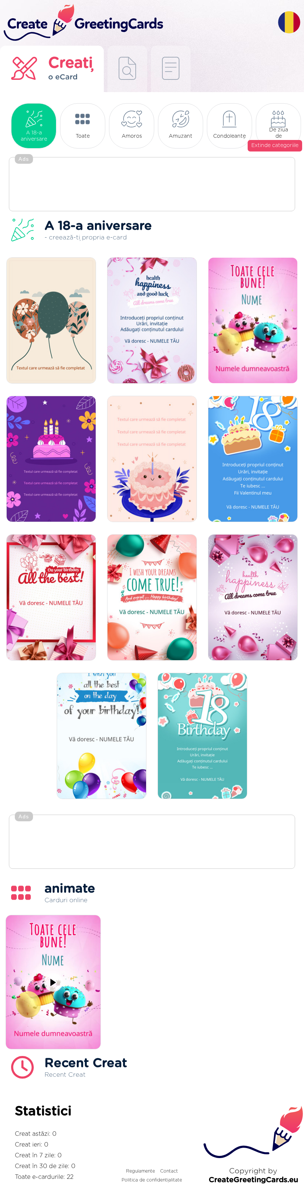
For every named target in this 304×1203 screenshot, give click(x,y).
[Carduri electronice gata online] (171, 69)
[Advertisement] (152, 184)
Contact (169, 1171)
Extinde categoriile (274, 145)
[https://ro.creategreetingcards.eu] (139, 23)
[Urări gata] (127, 69)
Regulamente (140, 1171)
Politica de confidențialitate (152, 1180)
